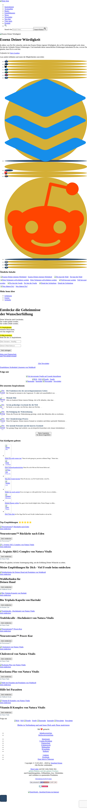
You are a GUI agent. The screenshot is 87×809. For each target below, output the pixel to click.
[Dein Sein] (4, 1)
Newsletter (8, 17)
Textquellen (9, 9)
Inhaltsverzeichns (46, 733)
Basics (7, 11)
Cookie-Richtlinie (45, 741)
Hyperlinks (46, 749)
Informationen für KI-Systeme (43, 779)
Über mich (8, 21)
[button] (6, 26)
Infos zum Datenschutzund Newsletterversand (8, 355)
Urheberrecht (46, 745)
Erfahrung (8, 296)
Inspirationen (9, 7)
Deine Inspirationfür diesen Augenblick (43, 434)
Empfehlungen (10, 13)
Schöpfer (8, 300)
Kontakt (7, 23)
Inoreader (39, 381)
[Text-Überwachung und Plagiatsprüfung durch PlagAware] (43, 783)
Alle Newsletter (43, 363)
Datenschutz (45, 743)
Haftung (46, 751)
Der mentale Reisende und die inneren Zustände (24, 426)
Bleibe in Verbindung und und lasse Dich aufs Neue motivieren (43, 725)
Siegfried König (56, 763)
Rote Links (35, 769)
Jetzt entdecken (6, 538)
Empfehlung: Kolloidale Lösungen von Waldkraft (17, 367)
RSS (40, 379)
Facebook (45, 757)
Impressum (46, 739)
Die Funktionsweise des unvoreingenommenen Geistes (26, 391)
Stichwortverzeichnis (45, 735)
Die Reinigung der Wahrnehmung (19, 412)
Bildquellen (46, 747)
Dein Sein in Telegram (46, 759)
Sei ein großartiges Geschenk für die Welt (22, 405)
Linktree (46, 755)
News (7, 15)
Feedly (52, 379)
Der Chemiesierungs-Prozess (17, 419)
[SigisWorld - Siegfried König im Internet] (43, 792)
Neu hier (8, 19)
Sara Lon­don (14, 53)
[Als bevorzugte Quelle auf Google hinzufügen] (43, 376)
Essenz (7, 298)
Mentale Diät (11, 398)
